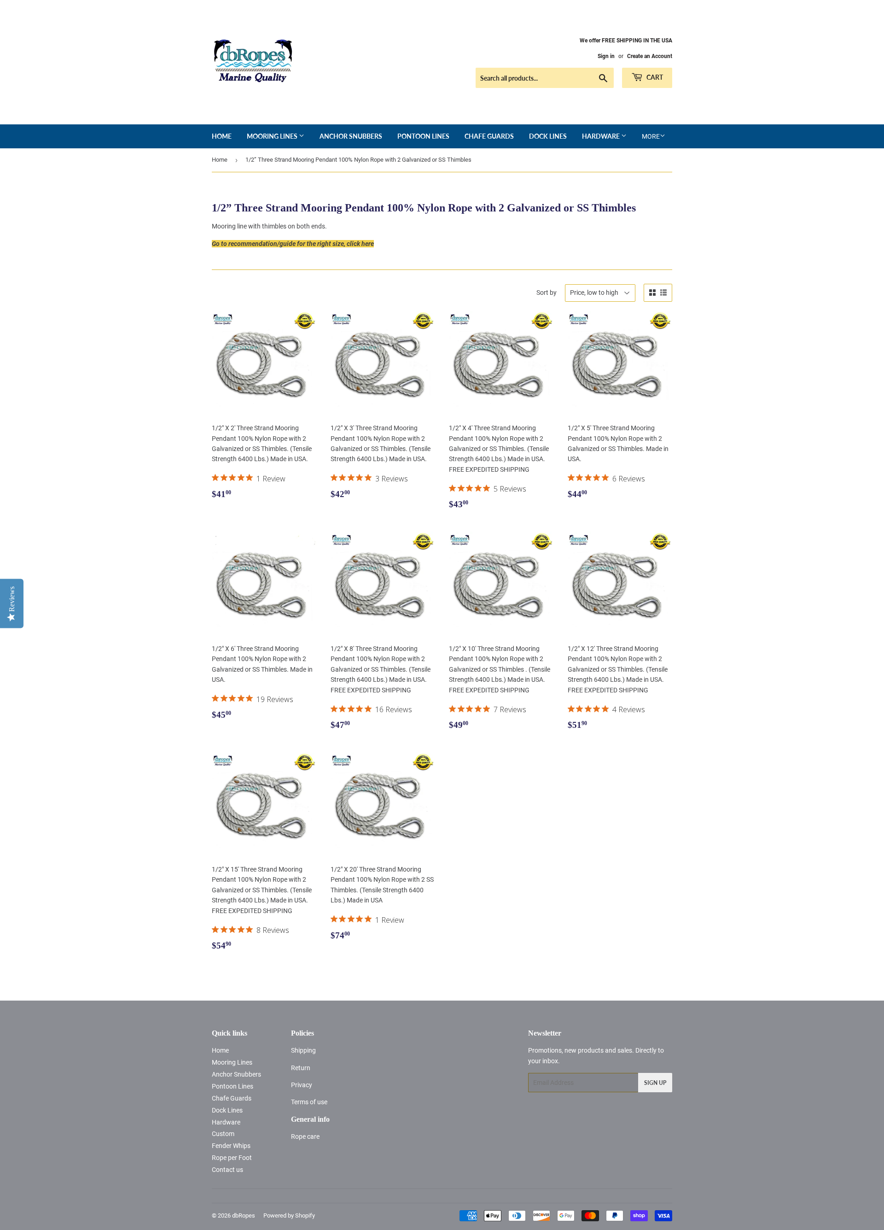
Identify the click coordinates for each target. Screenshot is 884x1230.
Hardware (601, 136)
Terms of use (309, 1102)
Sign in (606, 56)
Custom (223, 1133)
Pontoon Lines (423, 136)
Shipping (303, 1050)
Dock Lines (548, 136)
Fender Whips (231, 1145)
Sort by (546, 292)
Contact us (227, 1169)
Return (300, 1068)
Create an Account (649, 56)
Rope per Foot (232, 1157)
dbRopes (243, 1215)
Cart (654, 77)
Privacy (301, 1085)
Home (222, 136)
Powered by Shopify (289, 1215)
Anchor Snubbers (351, 136)
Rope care (305, 1136)
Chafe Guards (489, 136)
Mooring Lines (273, 136)
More (651, 136)
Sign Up (655, 1082)
